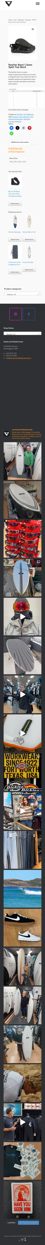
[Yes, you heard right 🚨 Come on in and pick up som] (22, 694)
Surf (15, 19)
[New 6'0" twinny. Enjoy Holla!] (22, 461)
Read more (15, 203)
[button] (33, 29)
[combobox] (22, 293)
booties (15, 117)
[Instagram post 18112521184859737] (22, 1005)
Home (10, 19)
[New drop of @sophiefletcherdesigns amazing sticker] (22, 1161)
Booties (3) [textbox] (21, 294)
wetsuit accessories (15, 119)
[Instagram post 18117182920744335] (22, 927)
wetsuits (27, 119)
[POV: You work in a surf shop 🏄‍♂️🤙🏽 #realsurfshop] (22, 811)
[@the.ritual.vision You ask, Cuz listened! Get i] (22, 539)
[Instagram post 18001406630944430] (22, 889)
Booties (28, 19)
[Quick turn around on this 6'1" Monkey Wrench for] (22, 733)
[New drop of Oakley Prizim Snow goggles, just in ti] (22, 616)
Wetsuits (21, 19)
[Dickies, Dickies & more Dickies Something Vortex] (22, 772)
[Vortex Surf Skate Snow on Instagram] (15, 314)
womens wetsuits (14, 121)
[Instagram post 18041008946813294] (22, 655)
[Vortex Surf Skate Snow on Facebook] (29, 314)
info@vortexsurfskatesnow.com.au (18, 358)
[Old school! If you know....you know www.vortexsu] (22, 1200)
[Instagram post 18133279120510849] (22, 966)
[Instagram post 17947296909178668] (22, 1044)
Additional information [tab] (20, 142)
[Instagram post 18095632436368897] (22, 578)
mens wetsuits (24, 117)
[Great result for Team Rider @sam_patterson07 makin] (22, 1083)
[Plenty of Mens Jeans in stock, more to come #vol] (22, 850)
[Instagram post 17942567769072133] (22, 500)
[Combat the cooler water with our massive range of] (22, 1122)
